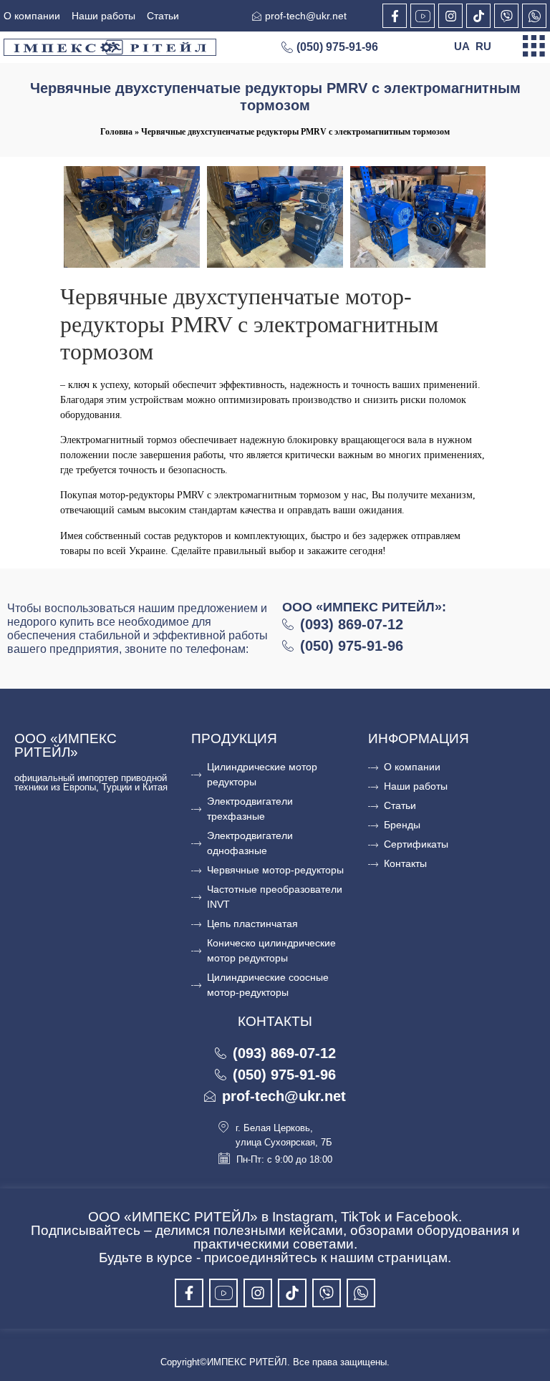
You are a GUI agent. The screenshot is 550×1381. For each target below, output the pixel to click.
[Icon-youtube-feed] (422, 16)
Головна (116, 132)
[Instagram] (450, 16)
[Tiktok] (478, 16)
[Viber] (506, 16)
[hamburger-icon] (534, 47)
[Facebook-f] (394, 16)
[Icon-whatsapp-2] (534, 16)
